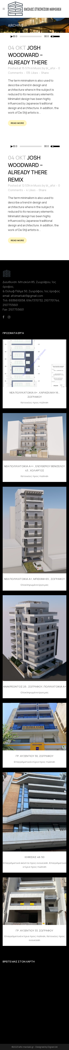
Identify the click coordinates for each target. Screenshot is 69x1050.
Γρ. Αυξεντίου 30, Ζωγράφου (34, 756)
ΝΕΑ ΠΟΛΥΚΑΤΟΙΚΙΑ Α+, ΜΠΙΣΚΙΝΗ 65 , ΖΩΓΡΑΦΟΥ (34, 579)
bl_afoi (50, 68)
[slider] (57, 36)
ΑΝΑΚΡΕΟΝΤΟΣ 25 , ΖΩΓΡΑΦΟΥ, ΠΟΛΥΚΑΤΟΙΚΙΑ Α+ (34, 686)
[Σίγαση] (52, 36)
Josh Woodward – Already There (27, 55)
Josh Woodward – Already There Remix (27, 168)
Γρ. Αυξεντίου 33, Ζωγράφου (34, 930)
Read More (17, 123)
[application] (34, 36)
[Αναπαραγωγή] (12, 36)
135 (32, 73)
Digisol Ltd (53, 1046)
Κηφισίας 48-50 (34, 857)
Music (37, 68)
